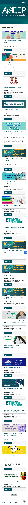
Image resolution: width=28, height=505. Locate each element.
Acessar (24, 2)
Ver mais (14, 495)
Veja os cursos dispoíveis (14, 20)
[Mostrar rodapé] (24, 501)
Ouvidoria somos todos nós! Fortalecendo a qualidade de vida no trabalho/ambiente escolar (14, 322)
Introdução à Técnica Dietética (11, 481)
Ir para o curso (8, 50)
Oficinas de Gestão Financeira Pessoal (13, 367)
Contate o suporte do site (8, 502)
